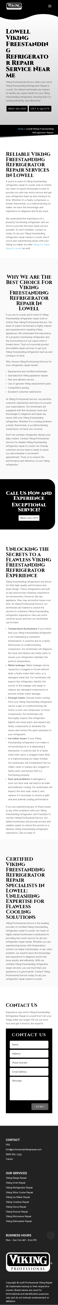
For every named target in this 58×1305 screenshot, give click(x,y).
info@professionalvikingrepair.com (24, 1149)
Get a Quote (40, 108)
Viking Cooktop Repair (17, 1202)
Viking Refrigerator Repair (19, 1187)
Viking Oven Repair (16, 1183)
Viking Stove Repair (16, 1207)
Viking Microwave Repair (18, 1216)
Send (40, 1106)
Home (21, 129)
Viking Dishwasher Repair (19, 1221)
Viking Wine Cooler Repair (19, 1192)
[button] (50, 1235)
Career (9, 1159)
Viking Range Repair (16, 1178)
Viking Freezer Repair (17, 1211)
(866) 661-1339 (17, 108)
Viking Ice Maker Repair (18, 1197)
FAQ (8, 1144)
